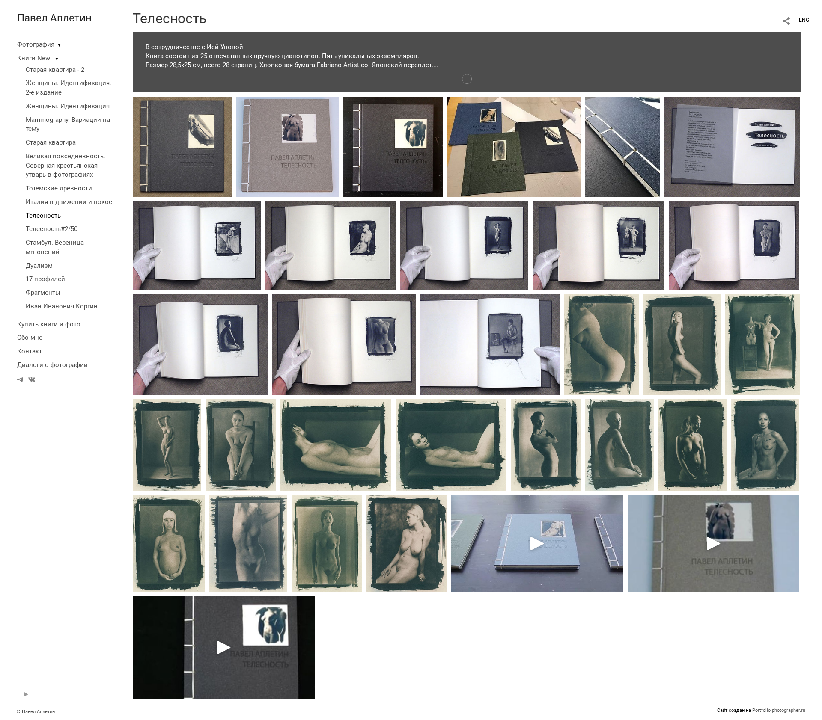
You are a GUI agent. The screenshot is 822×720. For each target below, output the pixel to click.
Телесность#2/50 (51, 229)
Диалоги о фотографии (52, 365)
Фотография (35, 44)
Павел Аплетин (54, 18)
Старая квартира (51, 142)
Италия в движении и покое (69, 202)
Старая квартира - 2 (55, 70)
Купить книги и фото (48, 324)
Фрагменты (43, 292)
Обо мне (29, 337)
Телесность (43, 215)
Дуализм (39, 266)
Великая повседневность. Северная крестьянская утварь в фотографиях (65, 165)
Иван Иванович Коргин (62, 306)
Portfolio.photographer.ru (778, 710)
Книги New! (34, 58)
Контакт (29, 351)
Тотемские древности (59, 188)
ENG (804, 20)
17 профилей (45, 279)
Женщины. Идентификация (68, 106)
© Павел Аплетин (36, 711)
